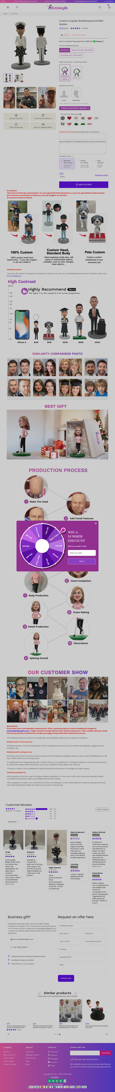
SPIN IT (82, 561)
